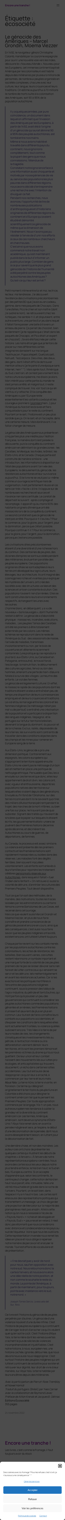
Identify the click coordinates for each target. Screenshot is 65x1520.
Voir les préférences (32, 1508)
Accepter (33, 1490)
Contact (43, 1515)
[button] (60, 1466)
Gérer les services (32, 1481)
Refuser (32, 1499)
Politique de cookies (27, 1515)
